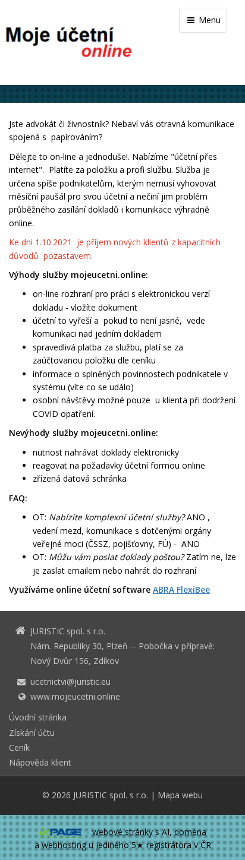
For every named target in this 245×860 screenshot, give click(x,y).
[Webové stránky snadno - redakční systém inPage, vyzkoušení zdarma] (61, 832)
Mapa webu (180, 795)
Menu (208, 20)
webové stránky (122, 831)
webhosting (64, 844)
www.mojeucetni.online (75, 696)
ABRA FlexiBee (181, 589)
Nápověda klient (40, 762)
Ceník (19, 747)
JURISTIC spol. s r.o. (110, 795)
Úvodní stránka (38, 717)
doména (190, 831)
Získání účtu (32, 732)
